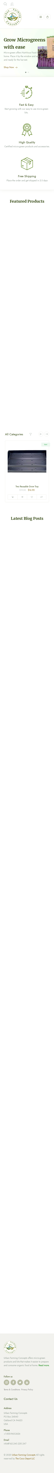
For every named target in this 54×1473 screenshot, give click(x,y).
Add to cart (12, 275)
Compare (41, 275)
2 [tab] (28, 72)
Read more (12, 345)
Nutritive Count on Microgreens (24, 826)
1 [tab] (25, 72)
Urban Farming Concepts (28, 595)
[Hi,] (12, 4)
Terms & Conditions (12, 1389)
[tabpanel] (27, 53)
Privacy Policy (27, 1389)
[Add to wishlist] (32, 275)
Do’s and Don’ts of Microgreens (24, 1309)
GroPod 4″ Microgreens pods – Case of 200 (27, 406)
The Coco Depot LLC (25, 1458)
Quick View (22, 275)
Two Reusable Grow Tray (27, 334)
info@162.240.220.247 (15, 1443)
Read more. (44, 1365)
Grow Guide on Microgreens (22, 667)
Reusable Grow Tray (27, 264)
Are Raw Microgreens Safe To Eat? (25, 1068)
